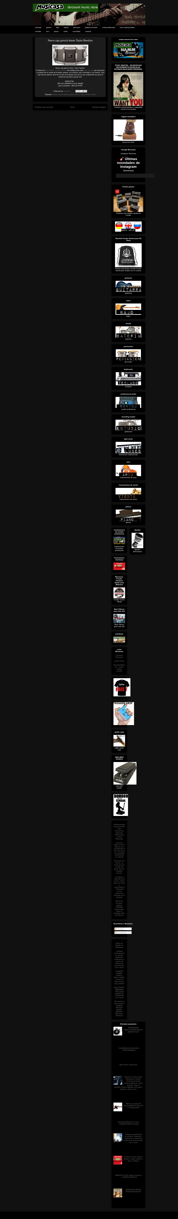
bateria (66, 27)
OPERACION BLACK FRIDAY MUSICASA (133, 1191)
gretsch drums (75, 94)
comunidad (76, 31)
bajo (57, 27)
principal (38, 27)
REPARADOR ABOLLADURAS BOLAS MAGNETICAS (133, 1030)
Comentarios (121, 933)
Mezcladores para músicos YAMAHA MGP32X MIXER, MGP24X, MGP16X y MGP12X (119, 1008)
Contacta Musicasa (119, 656)
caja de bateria (63, 94)
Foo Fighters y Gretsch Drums (56, 70)
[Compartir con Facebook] (83, 91)
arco (47, 31)
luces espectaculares (127, 27)
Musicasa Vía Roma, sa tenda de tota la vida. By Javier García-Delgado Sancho (119, 867)
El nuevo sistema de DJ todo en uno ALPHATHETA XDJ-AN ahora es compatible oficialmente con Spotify (119, 850)
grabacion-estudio (91, 27)
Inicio (72, 107)
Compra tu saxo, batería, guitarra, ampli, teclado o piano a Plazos (133, 1159)
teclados (38, 31)
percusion (76, 27)
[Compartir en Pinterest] (86, 91)
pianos (56, 31)
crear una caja (89, 70)
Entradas (120, 929)
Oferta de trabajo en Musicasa (119, 945)
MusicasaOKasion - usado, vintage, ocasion (119, 668)
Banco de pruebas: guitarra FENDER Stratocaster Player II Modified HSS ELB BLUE (119, 908)
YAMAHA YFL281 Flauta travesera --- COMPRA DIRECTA (129, 1176)
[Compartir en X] (81, 91)
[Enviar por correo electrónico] (76, 91)
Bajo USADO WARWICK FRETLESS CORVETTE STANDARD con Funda (119, 992)
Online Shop (119, 661)
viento (65, 31)
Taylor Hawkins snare (88, 94)
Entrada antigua (99, 107)
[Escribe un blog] (79, 91)
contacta (88, 31)
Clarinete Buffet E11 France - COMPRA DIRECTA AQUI (129, 1123)
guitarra (48, 27)
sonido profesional (108, 27)
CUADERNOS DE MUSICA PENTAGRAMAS (129, 1049)
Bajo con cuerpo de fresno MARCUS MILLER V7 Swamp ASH (133, 1106)
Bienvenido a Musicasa (128, 1065)
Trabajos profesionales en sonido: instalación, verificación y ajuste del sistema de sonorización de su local (119, 959)
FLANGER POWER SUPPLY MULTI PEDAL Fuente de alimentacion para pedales (119, 977)
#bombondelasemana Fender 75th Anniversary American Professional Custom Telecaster (119, 832)
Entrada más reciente (44, 107)
